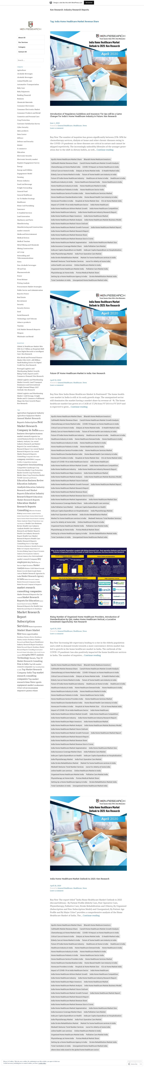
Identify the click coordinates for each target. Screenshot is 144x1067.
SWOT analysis (37, 655)
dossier (20, 145)
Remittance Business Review (25, 637)
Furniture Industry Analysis (29, 513)
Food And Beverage (24, 184)
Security (20, 304)
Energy (20, 166)
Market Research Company (32, 579)
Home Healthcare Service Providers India (67, 193)
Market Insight (32, 571)
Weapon (20, 333)
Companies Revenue (32, 457)
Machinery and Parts (25, 220)
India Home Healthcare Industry (63, 212)
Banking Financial (24, 95)
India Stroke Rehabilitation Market (64, 257)
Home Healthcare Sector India (92, 190)
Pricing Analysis (23, 283)
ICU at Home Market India (111, 201)
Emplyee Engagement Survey (28, 163)
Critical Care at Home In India (62, 171)
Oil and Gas (21, 269)
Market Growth (22, 571)
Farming (20, 177)
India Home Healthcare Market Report (106, 227)
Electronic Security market (27, 159)
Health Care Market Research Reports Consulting (28, 541)
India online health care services (96, 503)
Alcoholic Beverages (24, 74)
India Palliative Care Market (95, 246)
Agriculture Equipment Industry (30, 413)
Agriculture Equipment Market (29, 415)
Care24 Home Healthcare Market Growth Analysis (99, 163)
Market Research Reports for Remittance (29, 609)
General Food (22, 191)
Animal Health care (24, 81)
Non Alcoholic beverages (26, 265)
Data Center (21, 134)
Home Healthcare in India (112, 182)
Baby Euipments (23, 91)
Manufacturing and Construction (30, 227)
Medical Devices (23, 238)
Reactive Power (23, 294)
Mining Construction (25, 248)
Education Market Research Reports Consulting (26, 506)
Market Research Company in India (28, 582)
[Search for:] (30, 60)
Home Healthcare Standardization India (66, 197)
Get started (89, 2)
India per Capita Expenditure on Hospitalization (102, 250)
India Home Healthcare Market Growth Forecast (70, 227)
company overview (25, 459)
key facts (32, 562)
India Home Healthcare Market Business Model (102, 220)
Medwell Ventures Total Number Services (67, 261)
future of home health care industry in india (99, 174)
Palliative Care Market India (97, 269)
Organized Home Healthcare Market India (67, 269)
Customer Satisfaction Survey (28, 123)
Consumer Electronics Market (28, 109)
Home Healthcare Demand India (87, 182)
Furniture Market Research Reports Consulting (32, 518)
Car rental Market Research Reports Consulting (28, 454)
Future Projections (34, 521)
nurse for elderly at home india (98, 261)
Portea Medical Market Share (87, 273)
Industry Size (27, 556)
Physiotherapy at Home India (62, 273)
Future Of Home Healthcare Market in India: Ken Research (77, 373)
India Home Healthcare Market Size (103, 242)
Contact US (22, 52)
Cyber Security (22, 127)
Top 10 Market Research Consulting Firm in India (29, 661)
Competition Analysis (30, 462)
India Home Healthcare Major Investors (66, 216)
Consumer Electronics (25, 106)
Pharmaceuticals (23, 272)
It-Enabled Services (24, 213)
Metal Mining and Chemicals (28, 245)
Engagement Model (24, 173)
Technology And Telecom (27, 319)
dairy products (22, 131)
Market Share (24, 630)
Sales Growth (37, 652)
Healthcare (77, 125)
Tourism (20, 326)
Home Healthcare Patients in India (64, 190)
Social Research (23, 315)
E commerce (22, 148)
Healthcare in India (117, 178)
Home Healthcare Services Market (98, 193)
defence (20, 138)
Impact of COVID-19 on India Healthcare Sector (69, 205)
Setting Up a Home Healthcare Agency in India (69, 276)
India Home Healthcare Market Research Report (70, 231)
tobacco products (24, 322)
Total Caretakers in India (61, 280)
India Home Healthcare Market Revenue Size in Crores (72, 239)
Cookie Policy (42, 1063)
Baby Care (21, 88)
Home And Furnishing (25, 205)
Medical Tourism (23, 241)
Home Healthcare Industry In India (64, 186)
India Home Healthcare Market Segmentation (69, 242)
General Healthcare (65, 125)
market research (23, 230)
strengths (26, 655)
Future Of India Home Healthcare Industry (67, 178)
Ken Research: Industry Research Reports (69, 10)
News (85, 125)
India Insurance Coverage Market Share (66, 246)
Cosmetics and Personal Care (28, 116)
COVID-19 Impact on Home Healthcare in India (101, 167)
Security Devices (23, 308)
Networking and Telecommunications (25, 256)
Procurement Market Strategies (29, 286)
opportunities (32, 634)
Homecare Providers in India (62, 201)
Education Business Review (30, 480)
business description (26, 433)
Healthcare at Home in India (97, 178)
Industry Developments (25, 554)
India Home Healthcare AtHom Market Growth (69, 208)
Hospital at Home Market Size (87, 201)
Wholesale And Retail (25, 336)
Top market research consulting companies (30, 675)
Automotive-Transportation (28, 84)
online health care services (61, 265)
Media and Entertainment (27, 234)
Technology (23, 657)
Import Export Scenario (36, 551)
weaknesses (38, 685)
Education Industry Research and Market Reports (30, 490)
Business (20, 99)
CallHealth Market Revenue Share (64, 163)
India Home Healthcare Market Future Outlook (69, 224)
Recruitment (22, 301)
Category (21, 47)
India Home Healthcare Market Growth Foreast (69, 993)
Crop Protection (23, 120)
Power (19, 276)
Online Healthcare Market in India (87, 265)
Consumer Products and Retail (28, 113)
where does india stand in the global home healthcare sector (75, 1050)
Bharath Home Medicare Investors (97, 159)
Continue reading (105, 149)
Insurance (21, 209)
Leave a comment (56, 128)
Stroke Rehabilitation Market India (103, 276)
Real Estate (21, 297)
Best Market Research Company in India (30, 426)
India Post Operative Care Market (88, 254)
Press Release (22, 279)
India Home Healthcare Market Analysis (66, 220)
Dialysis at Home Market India (88, 171)
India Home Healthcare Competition (104, 208)
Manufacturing (23, 223)
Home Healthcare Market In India (93, 186)
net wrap (20, 252)
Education (21, 152)
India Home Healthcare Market (96, 216)
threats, (33, 658)
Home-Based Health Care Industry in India (101, 197)
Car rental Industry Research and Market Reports (28, 444)
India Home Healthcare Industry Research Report (97, 212)
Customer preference (30, 478)
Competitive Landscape (26, 467)
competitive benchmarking (30, 464)
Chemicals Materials (24, 102)
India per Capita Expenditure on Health (66, 250)
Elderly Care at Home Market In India (65, 174)
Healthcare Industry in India (62, 182)
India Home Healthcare (99, 205)
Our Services (23, 42)
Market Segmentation (35, 627)
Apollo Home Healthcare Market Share (66, 159)
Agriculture (21, 70)
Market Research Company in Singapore (29, 584)
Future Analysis (22, 521)
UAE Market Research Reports (28, 329)
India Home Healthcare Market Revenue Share (69, 235)
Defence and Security (25, 141)
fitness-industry (23, 181)
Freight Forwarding (24, 188)
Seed (19, 311)
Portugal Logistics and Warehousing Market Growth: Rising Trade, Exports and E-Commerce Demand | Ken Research (30, 372)
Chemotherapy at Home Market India (65, 167)
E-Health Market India (110, 171)
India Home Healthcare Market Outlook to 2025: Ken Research (79, 879)
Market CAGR (29, 568)
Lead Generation (23, 216)
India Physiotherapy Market (62, 254)
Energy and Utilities (24, 170)
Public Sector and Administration (30, 290)
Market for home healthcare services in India (98, 257)
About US (21, 37)
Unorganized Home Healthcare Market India (90, 280)
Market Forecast (39, 568)
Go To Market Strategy (26, 198)
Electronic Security (24, 156)
